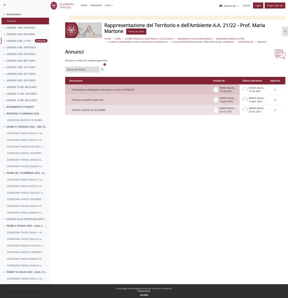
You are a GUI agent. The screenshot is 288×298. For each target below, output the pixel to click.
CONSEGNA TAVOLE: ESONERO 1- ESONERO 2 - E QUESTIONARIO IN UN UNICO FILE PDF (25, 153)
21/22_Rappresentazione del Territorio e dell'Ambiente (202, 41)
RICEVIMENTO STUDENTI (20, 106)
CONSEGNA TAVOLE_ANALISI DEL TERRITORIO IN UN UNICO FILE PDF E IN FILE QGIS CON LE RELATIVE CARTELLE (25, 159)
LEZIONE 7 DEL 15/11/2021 (21, 67)
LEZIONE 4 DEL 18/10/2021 (21, 47)
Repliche (275, 80)
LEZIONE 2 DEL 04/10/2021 (21, 34)
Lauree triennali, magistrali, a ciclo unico (149, 38)
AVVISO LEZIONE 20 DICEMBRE (89, 110)
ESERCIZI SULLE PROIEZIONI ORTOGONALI (27, 219)
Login (258, 5)
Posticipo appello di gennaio (87, 99)
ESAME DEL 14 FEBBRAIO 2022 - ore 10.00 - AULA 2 (27, 172)
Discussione (75, 80)
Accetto (144, 294)
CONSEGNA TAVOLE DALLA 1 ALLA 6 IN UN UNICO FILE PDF (25, 133)
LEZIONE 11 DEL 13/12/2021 (21, 93)
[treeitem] (25, 17)
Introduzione (13, 14)
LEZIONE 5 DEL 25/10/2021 (21, 54)
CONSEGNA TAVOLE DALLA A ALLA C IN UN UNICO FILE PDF (25, 139)
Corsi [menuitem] (107, 5)
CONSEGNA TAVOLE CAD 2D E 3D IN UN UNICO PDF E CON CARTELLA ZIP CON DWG (25, 146)
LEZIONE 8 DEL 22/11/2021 (21, 73)
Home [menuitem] (84, 5)
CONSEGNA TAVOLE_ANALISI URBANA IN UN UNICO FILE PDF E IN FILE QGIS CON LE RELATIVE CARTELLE (25, 166)
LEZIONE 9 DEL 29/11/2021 (21, 80)
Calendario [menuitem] (96, 5)
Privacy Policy (144, 290)
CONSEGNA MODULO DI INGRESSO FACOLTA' (25, 120)
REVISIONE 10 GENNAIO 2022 (22, 113)
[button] (104, 65)
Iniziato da (219, 80)
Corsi (118, 38)
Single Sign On (275, 5)
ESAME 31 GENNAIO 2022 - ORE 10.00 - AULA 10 (27, 126)
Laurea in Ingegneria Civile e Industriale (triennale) (138, 41)
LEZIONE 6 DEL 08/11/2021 (21, 60)
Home (107, 38)
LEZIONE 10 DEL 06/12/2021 (21, 87)
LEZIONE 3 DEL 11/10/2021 (20, 40)
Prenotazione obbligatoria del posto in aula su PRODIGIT (103, 89)
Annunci (11, 21)
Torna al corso (136, 31)
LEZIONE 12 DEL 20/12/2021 (21, 100)
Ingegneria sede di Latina (230, 38)
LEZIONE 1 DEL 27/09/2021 (21, 27)
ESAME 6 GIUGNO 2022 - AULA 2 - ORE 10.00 (27, 225)
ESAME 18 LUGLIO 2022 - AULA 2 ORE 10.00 (27, 271)
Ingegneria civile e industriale (194, 38)
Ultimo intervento (252, 80)
